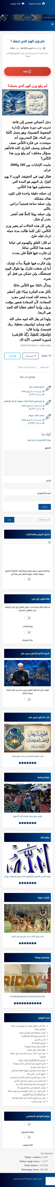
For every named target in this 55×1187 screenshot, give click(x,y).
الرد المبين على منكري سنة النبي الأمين (30, 1081)
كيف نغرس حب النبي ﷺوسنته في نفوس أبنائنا (27, 1091)
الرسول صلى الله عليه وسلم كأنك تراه (31, 1084)
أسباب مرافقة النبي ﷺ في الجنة (32, 1032)
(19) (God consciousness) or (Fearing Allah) (27, 996)
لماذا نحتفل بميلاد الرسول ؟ (35, 1046)
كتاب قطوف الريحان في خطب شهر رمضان (27, 756)
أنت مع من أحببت (38, 1101)
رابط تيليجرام (27, 640)
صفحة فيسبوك (27, 1132)
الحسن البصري (40, 1039)
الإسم (48, 480)
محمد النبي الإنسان (38, 1067)
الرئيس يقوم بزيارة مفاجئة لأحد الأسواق (27, 816)
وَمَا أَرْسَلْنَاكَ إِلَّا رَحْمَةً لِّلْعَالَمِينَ (34, 1094)
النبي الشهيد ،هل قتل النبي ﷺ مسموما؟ (29, 1063)
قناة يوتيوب (27, 1145)
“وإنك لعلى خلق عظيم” (36, 1050)
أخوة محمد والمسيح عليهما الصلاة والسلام (28, 1070)
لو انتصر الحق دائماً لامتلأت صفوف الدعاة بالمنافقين (24, 401)
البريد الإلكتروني (44, 493)
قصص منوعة (44, 367)
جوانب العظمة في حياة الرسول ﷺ (32, 1087)
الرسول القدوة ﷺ (39, 1043)
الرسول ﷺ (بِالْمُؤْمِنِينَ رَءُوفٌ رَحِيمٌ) (32, 1060)
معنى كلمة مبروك (36, 415)
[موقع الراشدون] (27, 17)
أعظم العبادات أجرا (36, 387)
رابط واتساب (27, 626)
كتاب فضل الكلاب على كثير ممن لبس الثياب (27, 936)
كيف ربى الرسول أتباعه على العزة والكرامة (29, 1098)
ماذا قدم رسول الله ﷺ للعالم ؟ (33, 1036)
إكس (11, 356)
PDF (25, 71)
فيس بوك (29, 356)
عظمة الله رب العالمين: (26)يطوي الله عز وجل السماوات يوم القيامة (27, 876)
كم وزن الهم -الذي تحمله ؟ (27, 367)
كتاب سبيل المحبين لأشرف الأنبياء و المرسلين (28, 1077)
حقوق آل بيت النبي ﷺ (37, 1074)
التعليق (48, 448)
